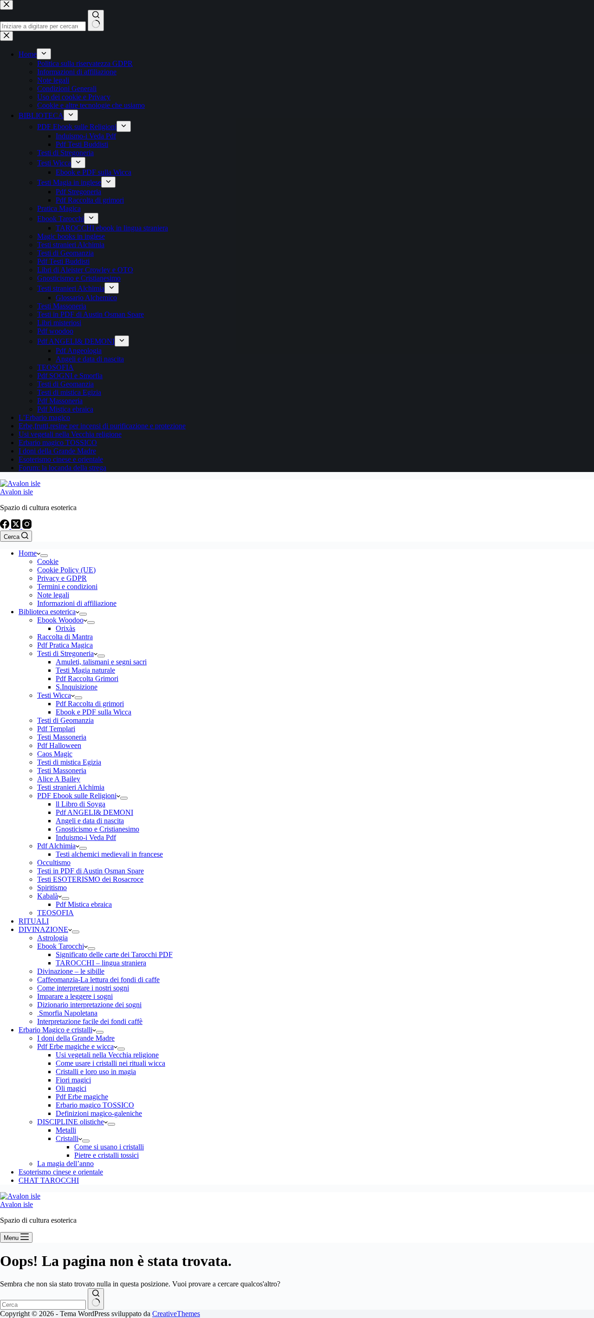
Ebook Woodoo (60, 620)
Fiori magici (73, 1080)
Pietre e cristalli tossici (106, 1155)
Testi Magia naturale (85, 670)
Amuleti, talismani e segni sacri (101, 662)
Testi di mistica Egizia (69, 762)
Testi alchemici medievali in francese (109, 854)
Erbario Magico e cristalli (55, 1030)
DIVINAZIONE (43, 929)
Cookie (47, 561)
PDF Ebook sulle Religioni (76, 796)
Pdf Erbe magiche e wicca (75, 1046)
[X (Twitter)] (16, 526)
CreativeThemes (176, 1314)
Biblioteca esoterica (47, 612)
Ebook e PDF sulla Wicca (93, 712)
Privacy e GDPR (62, 578)
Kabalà (47, 896)
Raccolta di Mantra (65, 637)
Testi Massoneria (61, 737)
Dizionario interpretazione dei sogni (89, 1005)
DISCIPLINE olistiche (70, 1122)
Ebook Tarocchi (60, 946)
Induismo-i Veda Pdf (86, 837)
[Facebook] (5, 526)
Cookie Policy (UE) (66, 570)
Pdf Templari (56, 729)
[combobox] (43, 1305)
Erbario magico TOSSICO (95, 1105)
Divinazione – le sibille (70, 971)
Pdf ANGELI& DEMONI (94, 812)
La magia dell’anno (65, 1163)
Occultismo (54, 862)
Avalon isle (16, 492)
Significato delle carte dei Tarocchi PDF (114, 954)
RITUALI (34, 921)
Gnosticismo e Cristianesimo (97, 829)
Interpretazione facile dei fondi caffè (89, 1021)
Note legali (53, 595)
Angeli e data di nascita (90, 821)
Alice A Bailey (58, 779)
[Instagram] (27, 526)
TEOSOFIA (55, 913)
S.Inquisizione (76, 687)
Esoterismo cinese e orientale (61, 1172)
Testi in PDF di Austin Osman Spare (90, 871)
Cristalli (67, 1138)
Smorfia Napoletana (67, 1013)
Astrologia (52, 938)
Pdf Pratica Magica (65, 645)
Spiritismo (52, 888)
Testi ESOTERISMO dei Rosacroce (90, 879)
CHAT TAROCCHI (49, 1180)
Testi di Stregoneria (65, 653)
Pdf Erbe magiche (82, 1097)
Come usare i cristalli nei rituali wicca (110, 1063)
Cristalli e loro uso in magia (96, 1071)
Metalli (66, 1130)
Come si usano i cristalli (109, 1147)
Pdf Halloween (59, 745)
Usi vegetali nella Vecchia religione (107, 1055)
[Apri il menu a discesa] (44, 555)
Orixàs (65, 628)
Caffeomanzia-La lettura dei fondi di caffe (98, 980)
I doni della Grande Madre (76, 1038)
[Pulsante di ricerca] (96, 1299)
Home (28, 553)
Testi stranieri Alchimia (70, 787)
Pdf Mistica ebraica (84, 904)
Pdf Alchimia (56, 846)
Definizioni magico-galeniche (99, 1113)
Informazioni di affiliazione (76, 603)
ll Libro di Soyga (80, 804)
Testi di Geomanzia (65, 720)
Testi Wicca (54, 695)
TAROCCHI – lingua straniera (101, 963)
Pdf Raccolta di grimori (90, 704)
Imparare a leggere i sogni (75, 996)
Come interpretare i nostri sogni (83, 988)
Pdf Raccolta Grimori (87, 678)
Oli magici (71, 1088)
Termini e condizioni (67, 586)
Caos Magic (54, 754)
